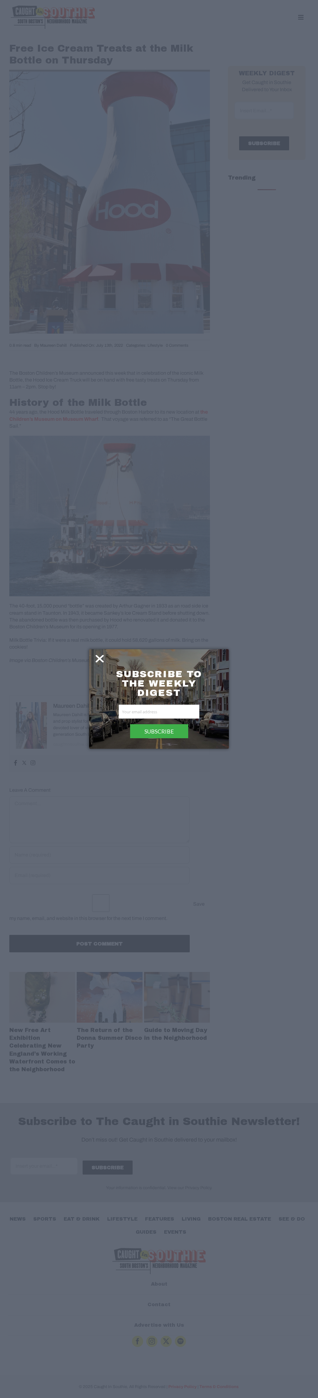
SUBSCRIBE (159, 731)
